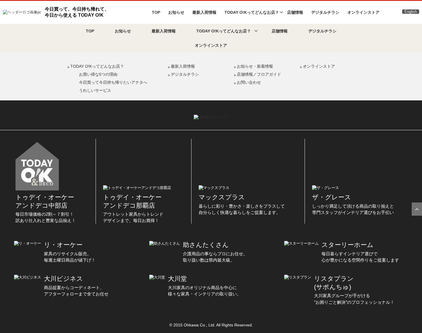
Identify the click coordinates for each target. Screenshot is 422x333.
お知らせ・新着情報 (255, 66)
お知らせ (176, 12)
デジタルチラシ (325, 12)
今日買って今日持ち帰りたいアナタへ (113, 82)
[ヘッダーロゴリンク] (22, 12)
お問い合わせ (249, 82)
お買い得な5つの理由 (98, 74)
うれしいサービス (95, 90)
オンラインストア (363, 12)
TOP (156, 12)
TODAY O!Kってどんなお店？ (97, 66)
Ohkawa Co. (195, 325)
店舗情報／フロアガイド (259, 74)
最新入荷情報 (204, 12)
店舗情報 (295, 12)
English (410, 11)
